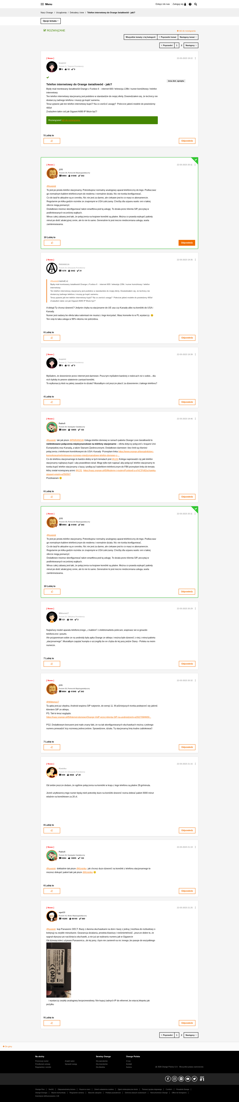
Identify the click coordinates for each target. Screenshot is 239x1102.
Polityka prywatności (113, 1093)
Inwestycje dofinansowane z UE (47, 1096)
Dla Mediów (100, 1067)
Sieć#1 (51, 1089)
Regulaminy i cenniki (43, 1067)
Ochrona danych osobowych (135, 1093)
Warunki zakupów (95, 1093)
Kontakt (129, 1064)
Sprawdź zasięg (71, 1064)
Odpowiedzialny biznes (66, 1089)
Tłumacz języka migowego (152, 1089)
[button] (195, 58)
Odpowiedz (187, 141)
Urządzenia (61, 12)
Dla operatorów (102, 1061)
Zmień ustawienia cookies (104, 1089)
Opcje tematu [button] (50, 21)
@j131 (115, 459)
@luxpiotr (51, 186)
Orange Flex (40, 1089)
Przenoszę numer (42, 1061)
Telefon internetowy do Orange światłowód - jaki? (79, 84)
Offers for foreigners (179, 1093)
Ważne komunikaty (58, 1093)
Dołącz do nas (163, 4)
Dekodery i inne (77, 12)
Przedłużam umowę (42, 1064)
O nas (128, 1061)
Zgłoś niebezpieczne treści (128, 1089)
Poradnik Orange (182, 1089)
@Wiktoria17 (52, 702)
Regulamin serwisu (77, 1093)
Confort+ (169, 1089)
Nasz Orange (47, 12)
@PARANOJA (77, 440)
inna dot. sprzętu (176, 81)
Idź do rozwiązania (187, 31)
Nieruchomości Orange (159, 1093)
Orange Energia (41, 1093)
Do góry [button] (8, 1046)
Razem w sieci (84, 1089)
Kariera (129, 1067)
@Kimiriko (81, 868)
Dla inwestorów (102, 1064)
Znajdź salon (70, 1061)
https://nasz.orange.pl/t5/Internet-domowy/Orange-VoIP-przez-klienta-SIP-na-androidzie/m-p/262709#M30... (98, 717)
